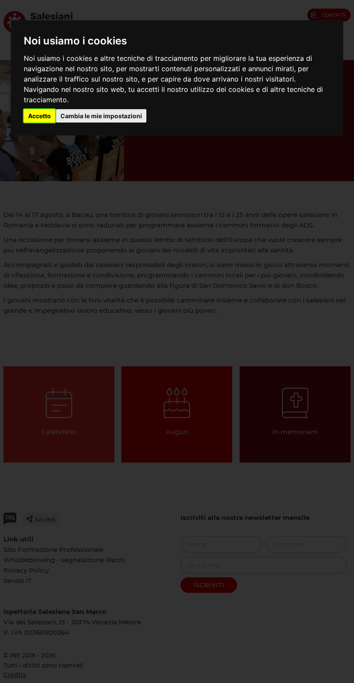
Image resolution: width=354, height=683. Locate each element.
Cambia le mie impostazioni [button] (101, 116)
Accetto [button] (39, 116)
